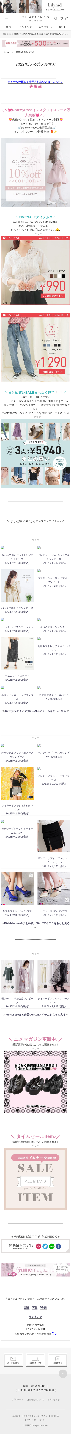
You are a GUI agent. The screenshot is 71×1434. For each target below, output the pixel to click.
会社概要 (16, 1416)
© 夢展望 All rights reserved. (35, 1425)
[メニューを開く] (6, 18)
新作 (8, 27)
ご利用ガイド (17, 1400)
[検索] (55, 18)
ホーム (6, 52)
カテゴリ (44, 27)
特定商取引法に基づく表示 (36, 1416)
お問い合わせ (53, 1400)
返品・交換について (35, 1400)
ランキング (26, 27)
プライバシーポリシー (37, 1420)
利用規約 (55, 1416)
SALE (62, 27)
